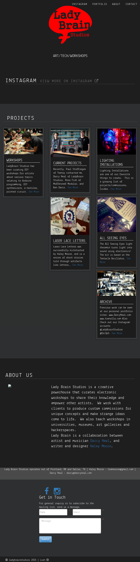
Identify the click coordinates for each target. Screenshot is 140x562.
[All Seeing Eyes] (116, 214)
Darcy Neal (100, 441)
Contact (131, 4)
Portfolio (99, 4)
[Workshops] (23, 141)
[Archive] (116, 283)
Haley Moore (100, 446)
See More (33, 191)
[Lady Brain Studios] (70, 24)
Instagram (79, 4)
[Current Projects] (70, 143)
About (116, 4)
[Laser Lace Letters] (70, 216)
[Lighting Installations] (116, 142)
